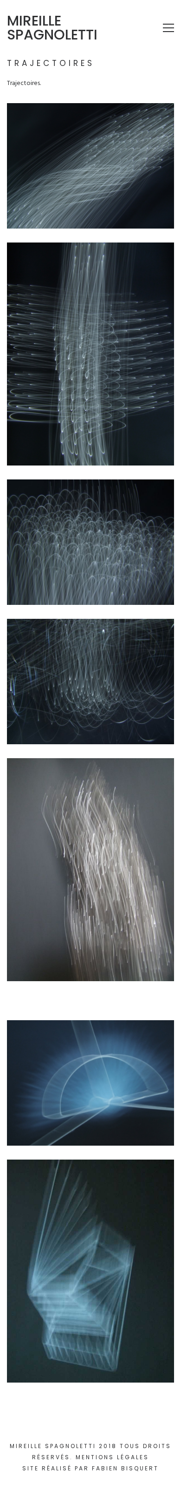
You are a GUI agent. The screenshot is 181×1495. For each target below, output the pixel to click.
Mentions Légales (112, 1457)
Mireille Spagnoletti (52, 28)
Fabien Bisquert (125, 1468)
